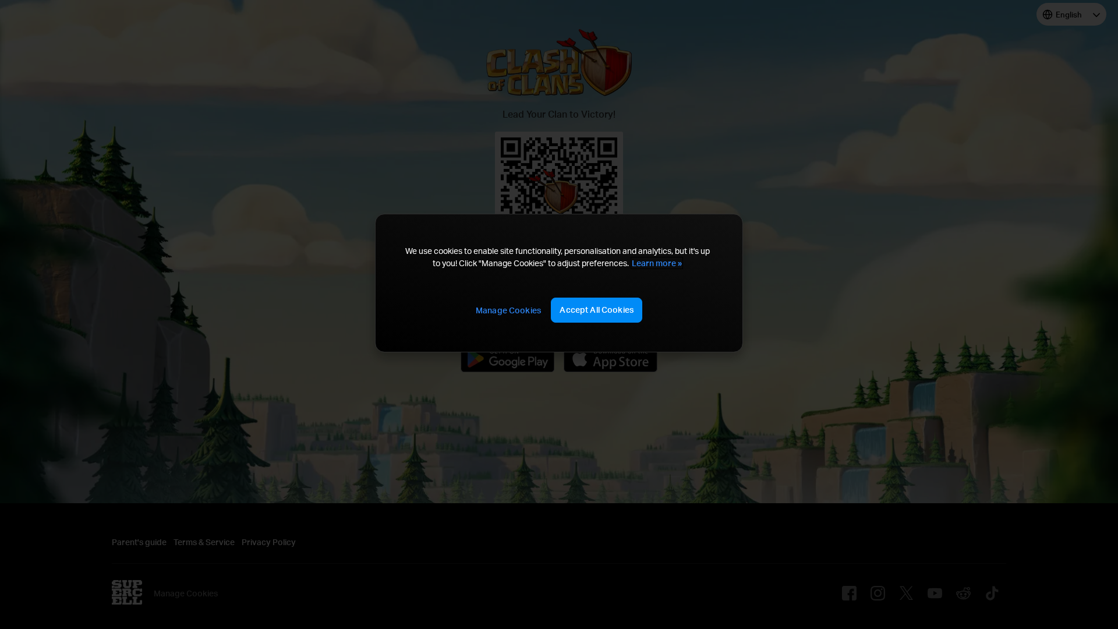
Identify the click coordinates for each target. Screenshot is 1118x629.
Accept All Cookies (597, 309)
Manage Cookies (508, 310)
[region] (559, 283)
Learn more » (657, 263)
